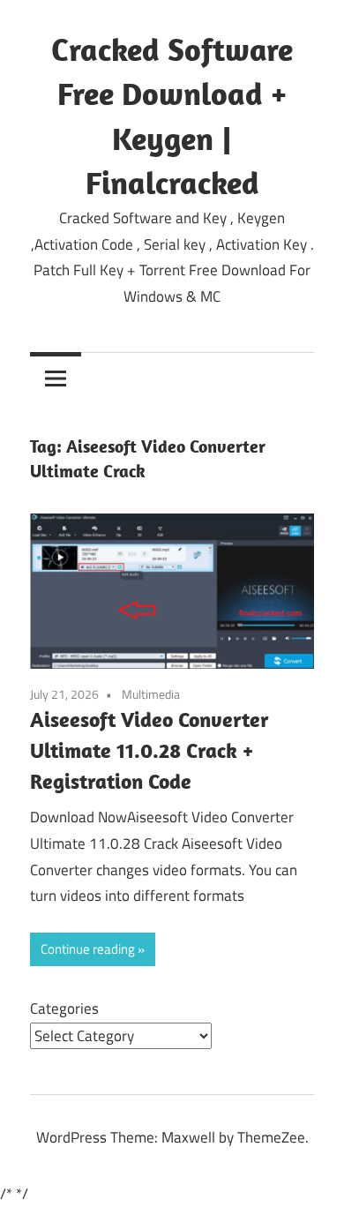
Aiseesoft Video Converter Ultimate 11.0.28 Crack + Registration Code (149, 750)
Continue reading (88, 949)
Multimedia (151, 694)
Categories (64, 1008)
